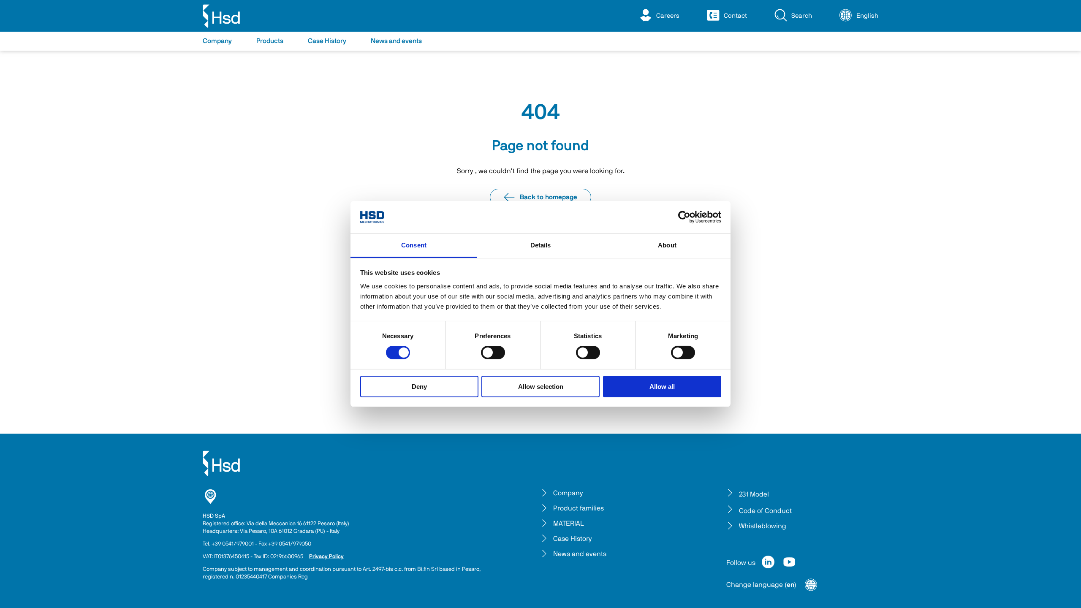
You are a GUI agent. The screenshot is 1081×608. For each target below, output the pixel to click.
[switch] (493, 352)
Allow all (662, 386)
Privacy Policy (326, 556)
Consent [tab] (413, 245)
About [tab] (667, 245)
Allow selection (540, 386)
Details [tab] (540, 245)
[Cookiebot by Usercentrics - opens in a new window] (684, 217)
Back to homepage (548, 197)
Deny (419, 386)
